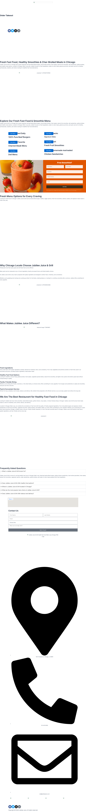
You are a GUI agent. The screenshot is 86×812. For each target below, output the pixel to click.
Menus (39, 11)
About (33, 11)
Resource (46, 11)
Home (28, 11)
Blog (58, 11)
